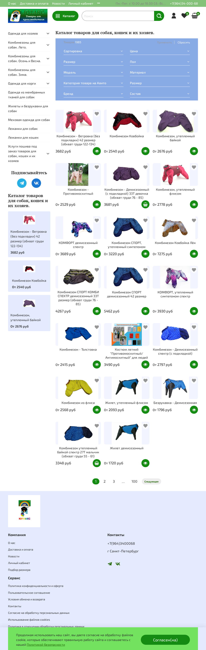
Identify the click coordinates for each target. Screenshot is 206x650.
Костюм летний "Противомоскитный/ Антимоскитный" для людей (126, 353)
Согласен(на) (165, 639)
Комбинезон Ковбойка (127, 136)
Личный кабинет (80, 3)
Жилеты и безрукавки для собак (28, 108)
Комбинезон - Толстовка (78, 349)
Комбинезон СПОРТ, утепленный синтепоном (126, 245)
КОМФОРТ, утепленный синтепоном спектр (175, 294)
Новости (58, 3)
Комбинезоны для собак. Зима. (21, 72)
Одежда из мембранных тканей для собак (26, 94)
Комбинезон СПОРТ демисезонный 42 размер (126, 294)
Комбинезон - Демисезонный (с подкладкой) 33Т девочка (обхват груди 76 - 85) (126, 193)
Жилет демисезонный (126, 448)
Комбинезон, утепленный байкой (175, 138)
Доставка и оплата (34, 3)
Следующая (151, 481)
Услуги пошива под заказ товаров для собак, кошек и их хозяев (22, 153)
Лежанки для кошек (23, 137)
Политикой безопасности (46, 644)
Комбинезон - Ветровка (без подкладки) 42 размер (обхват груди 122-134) (78, 140)
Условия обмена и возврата (26, 599)
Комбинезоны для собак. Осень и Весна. (24, 58)
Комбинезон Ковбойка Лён (175, 243)
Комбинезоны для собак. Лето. (21, 44)
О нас (12, 3)
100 (134, 481)
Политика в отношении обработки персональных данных (46, 626)
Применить (164, 42)
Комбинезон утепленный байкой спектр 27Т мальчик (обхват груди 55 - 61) (78, 452)
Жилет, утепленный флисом (126, 402)
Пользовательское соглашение (29, 592)
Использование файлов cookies (29, 619)
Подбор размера (19, 569)
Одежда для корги (22, 83)
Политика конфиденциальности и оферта (35, 586)
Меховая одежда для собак (29, 120)
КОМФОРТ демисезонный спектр (78, 245)
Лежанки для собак (23, 128)
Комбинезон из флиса (78, 402)
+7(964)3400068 (121, 543)
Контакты (14, 606)
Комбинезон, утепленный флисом (175, 191)
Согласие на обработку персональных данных (39, 612)
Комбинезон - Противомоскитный (78, 191)
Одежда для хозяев (23, 33)
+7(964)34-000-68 (184, 3)
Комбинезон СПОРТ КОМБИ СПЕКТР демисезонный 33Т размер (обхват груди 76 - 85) (78, 298)
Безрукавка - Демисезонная (175, 402)
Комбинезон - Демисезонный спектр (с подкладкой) (175, 351)
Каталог (69, 16)
